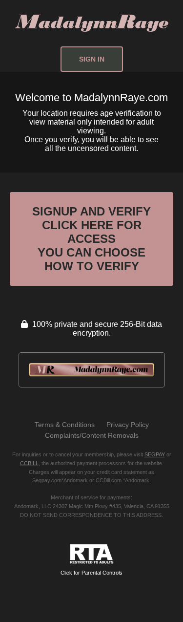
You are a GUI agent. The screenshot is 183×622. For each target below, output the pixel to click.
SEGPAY (154, 454)
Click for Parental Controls (91, 573)
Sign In (91, 59)
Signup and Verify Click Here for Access (91, 239)
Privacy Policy (127, 425)
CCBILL (29, 463)
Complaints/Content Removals (92, 435)
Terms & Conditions (65, 425)
